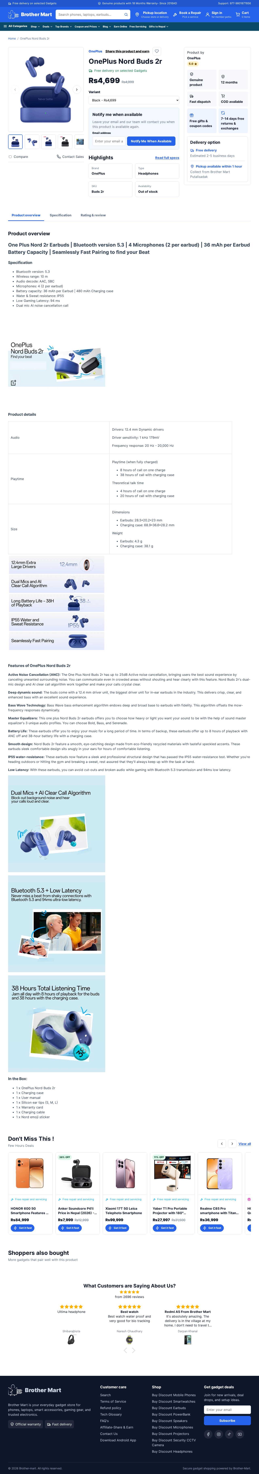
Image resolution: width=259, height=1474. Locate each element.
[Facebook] (208, 1434)
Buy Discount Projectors (170, 1434)
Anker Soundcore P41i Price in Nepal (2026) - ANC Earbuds (76, 1210)
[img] (129, 1292)
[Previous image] (15, 89)
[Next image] (77, 89)
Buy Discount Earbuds (169, 1408)
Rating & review (93, 215)
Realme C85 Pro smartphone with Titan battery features (218, 1210)
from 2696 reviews (129, 1297)
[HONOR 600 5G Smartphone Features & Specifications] (30, 1174)
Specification (60, 215)
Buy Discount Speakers (169, 1421)
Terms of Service (113, 1401)
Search (105, 1395)
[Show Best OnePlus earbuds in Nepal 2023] (65, 141)
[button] (126, 1350)
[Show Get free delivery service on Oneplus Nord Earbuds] (48, 141)
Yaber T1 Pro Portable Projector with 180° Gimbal (170, 1210)
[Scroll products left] (222, 1144)
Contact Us (109, 1434)
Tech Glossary (111, 1414)
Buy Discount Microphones (172, 1427)
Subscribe (227, 1421)
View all (245, 1144)
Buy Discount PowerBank (171, 1414)
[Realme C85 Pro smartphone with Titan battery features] (220, 1174)
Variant (94, 92)
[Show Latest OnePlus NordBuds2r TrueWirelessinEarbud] (32, 141)
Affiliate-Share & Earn (116, 1427)
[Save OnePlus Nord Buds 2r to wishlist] (157, 51)
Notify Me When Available (151, 141)
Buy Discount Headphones (172, 1451)
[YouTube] (240, 1434)
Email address (101, 132)
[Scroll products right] (232, 1144)
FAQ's (104, 1421)
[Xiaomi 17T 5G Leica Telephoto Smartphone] (125, 1174)
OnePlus (95, 51)
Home (12, 38)
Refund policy (110, 1408)
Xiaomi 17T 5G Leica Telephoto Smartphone (123, 1210)
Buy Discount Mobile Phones (174, 1395)
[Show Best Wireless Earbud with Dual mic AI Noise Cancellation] (15, 141)
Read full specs (167, 158)
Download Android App (118, 1440)
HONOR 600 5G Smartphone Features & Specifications (29, 1210)
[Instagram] (218, 1434)
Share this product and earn (127, 51)
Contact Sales (73, 157)
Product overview (26, 215)
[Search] (126, 14)
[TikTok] (229, 1434)
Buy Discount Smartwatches (173, 1401)
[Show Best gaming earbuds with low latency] (81, 141)
